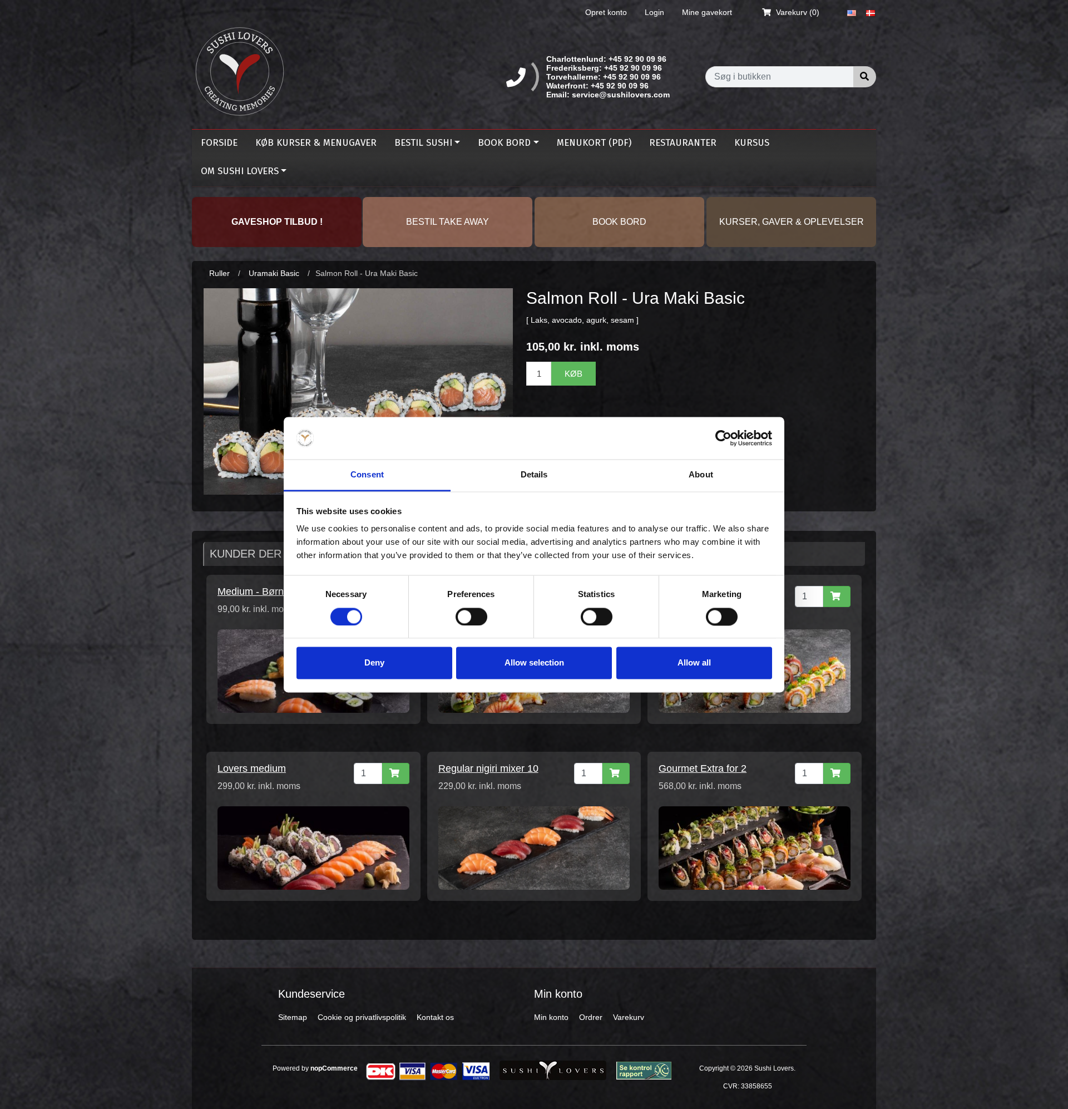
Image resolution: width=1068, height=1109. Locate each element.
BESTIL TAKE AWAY (447, 221)
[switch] (471, 616)
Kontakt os (435, 1017)
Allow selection (534, 663)
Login (654, 12)
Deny (374, 663)
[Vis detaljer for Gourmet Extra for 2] (755, 847)
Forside (219, 143)
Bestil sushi (423, 143)
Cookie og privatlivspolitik (362, 1017)
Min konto (551, 1017)
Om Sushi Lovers (240, 171)
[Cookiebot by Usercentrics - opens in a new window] (723, 438)
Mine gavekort (707, 12)
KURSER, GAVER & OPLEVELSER (791, 221)
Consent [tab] (367, 475)
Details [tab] (534, 475)
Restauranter (682, 143)
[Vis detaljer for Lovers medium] (313, 847)
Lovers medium (251, 768)
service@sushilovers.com (621, 94)
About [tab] (701, 475)
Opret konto (606, 12)
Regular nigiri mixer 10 (488, 768)
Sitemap (292, 1017)
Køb (573, 373)
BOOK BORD (619, 221)
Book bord (504, 143)
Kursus (751, 143)
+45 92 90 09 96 (637, 59)
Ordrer (590, 1017)
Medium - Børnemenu (265, 591)
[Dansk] (870, 12)
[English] (851, 12)
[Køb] (837, 596)
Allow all (694, 663)
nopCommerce (334, 1068)
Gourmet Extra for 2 (702, 768)
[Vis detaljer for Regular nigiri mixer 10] (534, 847)
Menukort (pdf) (594, 143)
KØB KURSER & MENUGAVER (316, 143)
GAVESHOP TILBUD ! (277, 221)
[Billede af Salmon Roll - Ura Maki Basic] (358, 390)
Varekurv (628, 1017)
